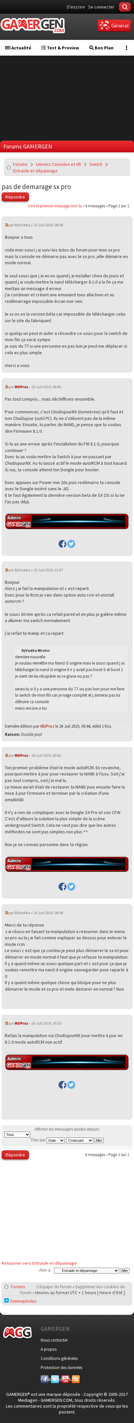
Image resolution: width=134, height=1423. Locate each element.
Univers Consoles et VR (58, 164)
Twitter (55, 1379)
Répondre (15, 197)
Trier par (39, 1140)
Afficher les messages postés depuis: (67, 1129)
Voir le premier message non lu (55, 206)
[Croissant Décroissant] (85, 1140)
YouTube (65, 1379)
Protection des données (61, 1367)
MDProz (21, 386)
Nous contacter (54, 1340)
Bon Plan (104, 48)
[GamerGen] (32, 26)
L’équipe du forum (54, 1287)
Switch (95, 164)
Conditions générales (59, 1358)
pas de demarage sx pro (36, 186)
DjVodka (22, 224)
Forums (20, 164)
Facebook (44, 1379)
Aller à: (45, 1270)
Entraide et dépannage (35, 171)
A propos (49, 1349)
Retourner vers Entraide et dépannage (39, 1263)
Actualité (20, 48)
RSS (75, 1379)
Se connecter (101, 7)
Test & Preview (62, 48)
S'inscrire (76, 7)
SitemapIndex (22, 1301)
